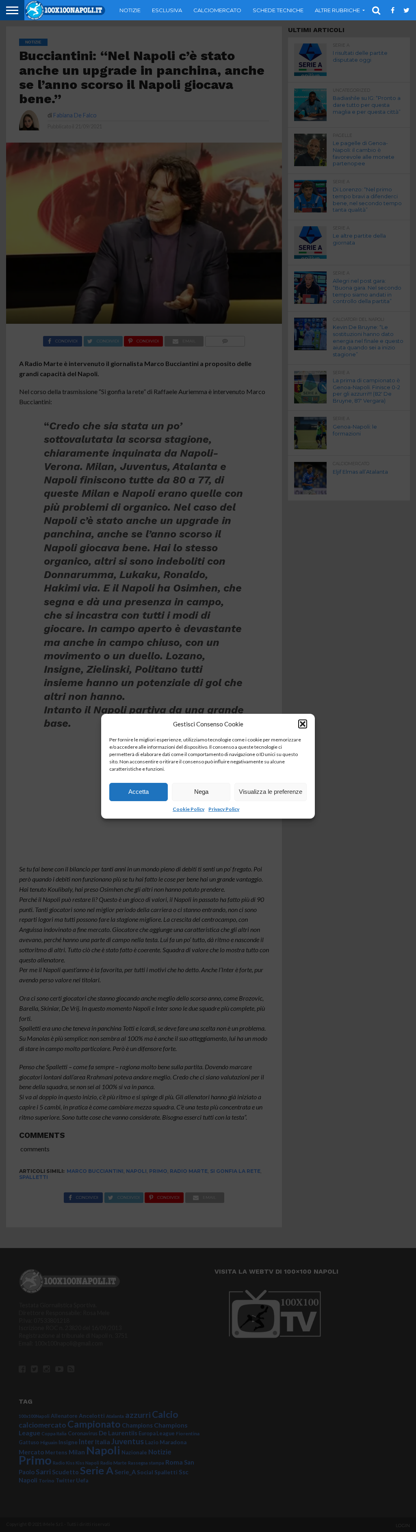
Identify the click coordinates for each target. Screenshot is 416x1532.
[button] (303, 724)
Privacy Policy (223, 809)
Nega (201, 791)
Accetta (138, 791)
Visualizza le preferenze (270, 791)
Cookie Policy (188, 809)
